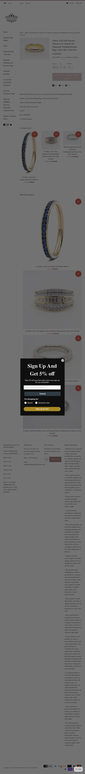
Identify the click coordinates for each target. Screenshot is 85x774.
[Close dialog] (63, 360)
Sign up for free (42, 409)
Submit (42, 394)
